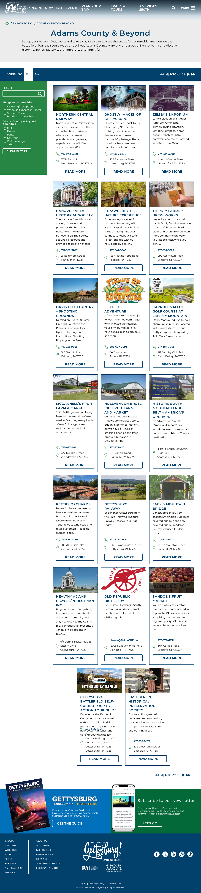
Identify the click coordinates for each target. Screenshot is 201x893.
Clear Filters (17, 151)
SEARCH (8, 88)
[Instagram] (182, 854)
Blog (8, 854)
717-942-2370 (69, 153)
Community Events (47, 868)
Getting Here (44, 850)
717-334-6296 (118, 153)
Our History (43, 845)
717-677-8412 (118, 447)
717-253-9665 (69, 346)
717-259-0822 (142, 741)
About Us (41, 841)
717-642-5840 (118, 250)
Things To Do (22, 23)
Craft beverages (17, 141)
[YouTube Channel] (173, 854)
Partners (10, 863)
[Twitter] (165, 854)
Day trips (12, 138)
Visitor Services (45, 854)
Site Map (10, 872)
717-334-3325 (166, 250)
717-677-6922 (69, 447)
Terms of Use (115, 884)
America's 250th (13, 868)
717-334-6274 (166, 539)
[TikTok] (190, 854)
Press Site (42, 859)
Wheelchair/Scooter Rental (24, 110)
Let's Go (150, 823)
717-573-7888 (118, 539)
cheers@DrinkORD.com (125, 640)
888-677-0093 (118, 346)
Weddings (11, 850)
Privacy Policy (97, 884)
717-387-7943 (166, 346)
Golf (9, 128)
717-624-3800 (166, 153)
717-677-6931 (166, 640)
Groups (9, 841)
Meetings (10, 845)
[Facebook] (157, 854)
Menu (185, 7)
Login (83, 884)
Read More (75, 171)
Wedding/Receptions (20, 106)
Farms (11, 131)
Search (9, 859)
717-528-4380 (69, 539)
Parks (10, 134)
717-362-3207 (69, 250)
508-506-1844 (94, 728)
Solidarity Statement (48, 863)
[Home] (7, 23)
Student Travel (16, 113)
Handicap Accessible (20, 116)
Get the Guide (69, 823)
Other (10, 144)
